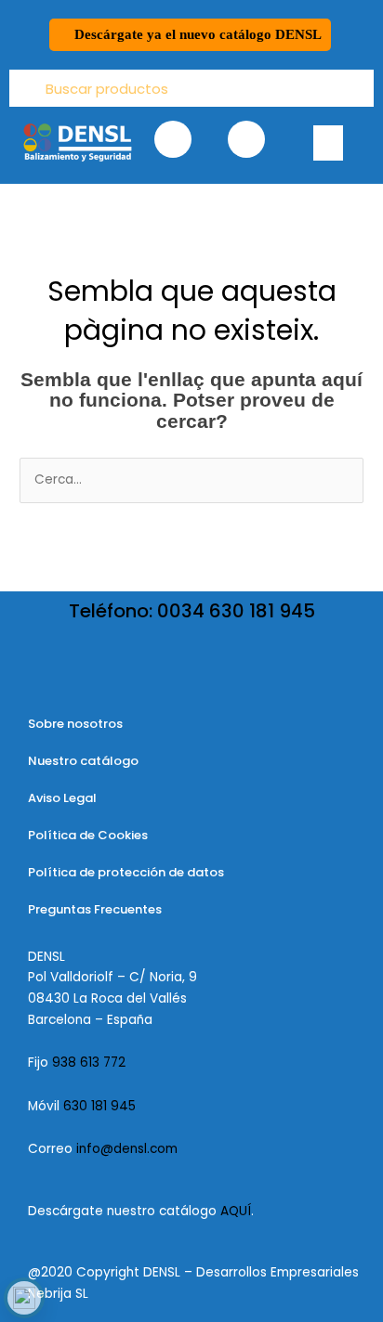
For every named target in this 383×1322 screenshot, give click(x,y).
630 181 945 (99, 1106)
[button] (328, 143)
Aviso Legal (62, 798)
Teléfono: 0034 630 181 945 (192, 611)
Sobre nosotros (75, 723)
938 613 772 (90, 1062)
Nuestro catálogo (83, 761)
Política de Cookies (88, 835)
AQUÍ (235, 1211)
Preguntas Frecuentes (95, 909)
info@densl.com (127, 1149)
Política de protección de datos (126, 872)
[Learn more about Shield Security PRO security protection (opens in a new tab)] (24, 1298)
